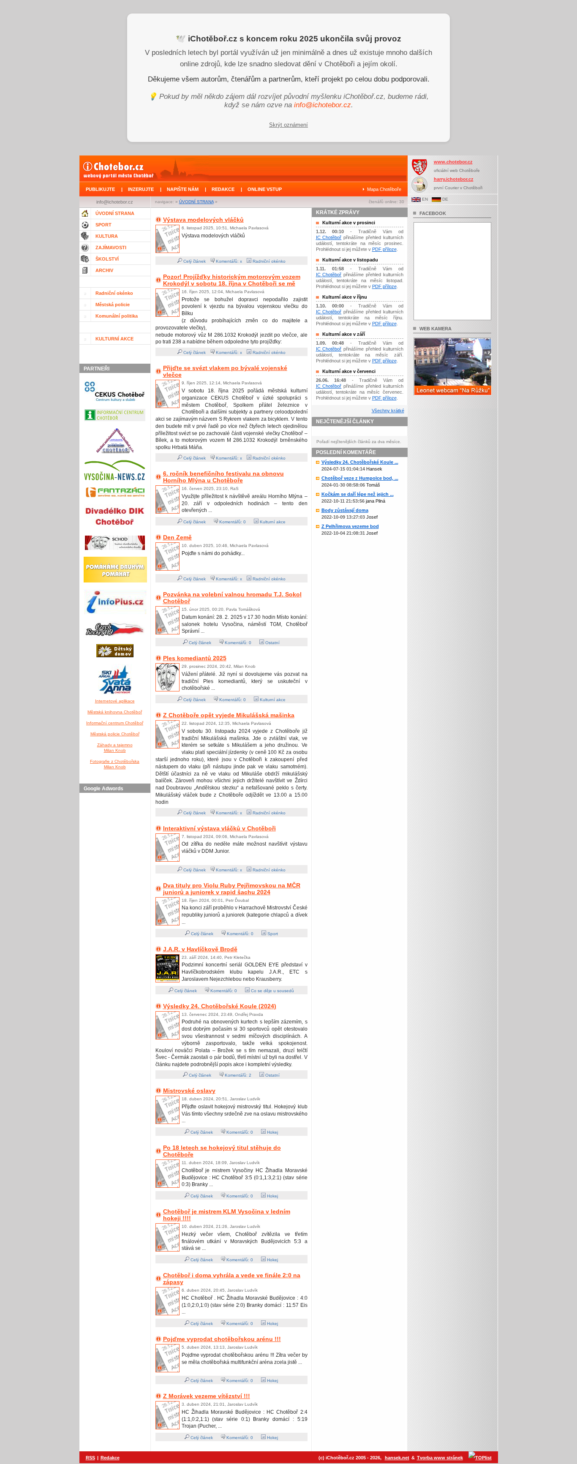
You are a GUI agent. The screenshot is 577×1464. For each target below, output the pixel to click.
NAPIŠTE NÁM (183, 189)
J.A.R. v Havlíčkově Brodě (200, 949)
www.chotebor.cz (453, 161)
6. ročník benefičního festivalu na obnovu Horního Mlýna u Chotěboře (223, 477)
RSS (90, 1457)
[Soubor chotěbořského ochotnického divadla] (115, 551)
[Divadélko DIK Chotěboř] (114, 530)
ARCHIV (104, 270)
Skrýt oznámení (288, 125)
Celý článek (194, 261)
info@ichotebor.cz (322, 105)
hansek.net (397, 1457)
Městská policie (112, 304)
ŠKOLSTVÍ (107, 258)
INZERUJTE (141, 189)
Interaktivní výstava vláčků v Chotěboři (219, 828)
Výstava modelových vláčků (203, 219)
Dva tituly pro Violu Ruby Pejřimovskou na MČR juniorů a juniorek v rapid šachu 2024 (231, 888)
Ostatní (272, 642)
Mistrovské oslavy (189, 1090)
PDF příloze (384, 249)
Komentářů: (230, 522)
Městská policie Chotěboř (114, 734)
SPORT (103, 224)
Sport (272, 933)
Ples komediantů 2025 (194, 658)
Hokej (272, 1132)
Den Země (177, 537)
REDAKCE (223, 189)
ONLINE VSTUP (265, 189)
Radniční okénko (114, 293)
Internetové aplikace (115, 701)
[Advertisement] (116, 923)
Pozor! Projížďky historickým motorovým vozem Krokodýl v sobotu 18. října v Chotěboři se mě (231, 280)
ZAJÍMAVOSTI (110, 247)
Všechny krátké (388, 410)
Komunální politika (116, 315)
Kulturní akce (272, 522)
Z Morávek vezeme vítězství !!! (206, 1396)
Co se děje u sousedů (272, 990)
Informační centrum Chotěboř (114, 723)
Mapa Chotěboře (384, 189)
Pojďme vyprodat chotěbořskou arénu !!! (222, 1339)
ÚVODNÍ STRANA (196, 201)
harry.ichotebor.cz (454, 179)
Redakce (110, 1457)
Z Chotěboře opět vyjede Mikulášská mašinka (228, 715)
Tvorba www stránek (440, 1457)
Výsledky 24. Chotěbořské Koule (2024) (219, 1006)
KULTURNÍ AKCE (114, 338)
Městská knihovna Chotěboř (114, 712)
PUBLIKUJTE (100, 189)
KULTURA (106, 236)
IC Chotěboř (329, 237)
